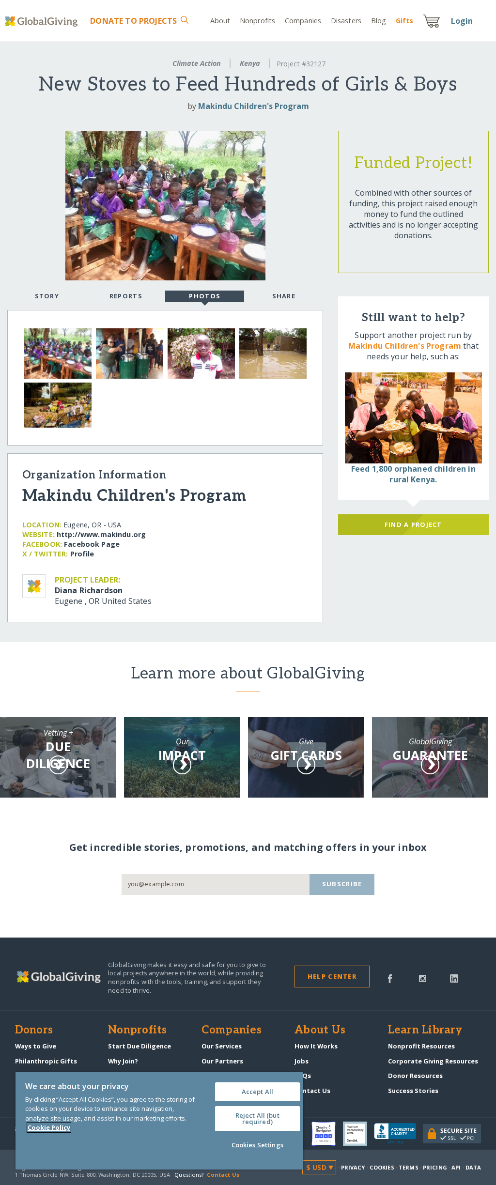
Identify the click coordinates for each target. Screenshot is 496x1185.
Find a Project (413, 524)
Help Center (332, 976)
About (220, 20)
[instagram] (422, 977)
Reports (125, 296)
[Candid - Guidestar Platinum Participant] (358, 1134)
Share (283, 296)
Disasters (346, 20)
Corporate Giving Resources (433, 1061)
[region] (159, 1121)
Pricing (435, 1167)
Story (47, 296)
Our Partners (222, 1061)
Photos (204, 296)
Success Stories (413, 1090)
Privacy (353, 1167)
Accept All (257, 1091)
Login (462, 20)
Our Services (222, 1046)
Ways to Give (35, 1046)
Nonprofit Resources (421, 1046)
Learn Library (425, 1030)
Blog (378, 20)
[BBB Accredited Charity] (398, 1133)
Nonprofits (257, 20)
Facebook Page (92, 544)
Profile (82, 553)
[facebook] (390, 977)
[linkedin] (454, 977)
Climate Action (196, 63)
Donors (34, 1030)
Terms (408, 1167)
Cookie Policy (49, 1127)
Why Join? (123, 1061)
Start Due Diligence (139, 1046)
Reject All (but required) (257, 1118)
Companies (303, 20)
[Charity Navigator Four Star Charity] (326, 1134)
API (456, 1167)
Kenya (250, 63)
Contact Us (312, 1090)
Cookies (382, 1167)
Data (473, 1167)
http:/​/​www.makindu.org (101, 534)
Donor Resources (415, 1075)
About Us (319, 1030)
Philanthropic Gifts (46, 1061)
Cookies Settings (257, 1144)
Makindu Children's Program (253, 106)
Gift (404, 20)
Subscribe (342, 883)
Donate (133, 20)
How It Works (316, 1046)
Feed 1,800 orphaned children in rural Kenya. (413, 474)
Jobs (301, 1061)
